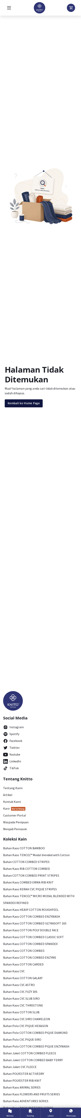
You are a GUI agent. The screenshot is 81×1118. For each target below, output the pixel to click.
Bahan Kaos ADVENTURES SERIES (25, 1101)
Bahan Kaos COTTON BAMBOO (24, 848)
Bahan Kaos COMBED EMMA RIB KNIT (28, 882)
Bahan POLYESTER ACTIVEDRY (23, 1074)
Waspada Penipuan (16, 822)
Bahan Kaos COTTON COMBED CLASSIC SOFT (33, 937)
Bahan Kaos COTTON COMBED (23, 951)
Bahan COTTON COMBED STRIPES (26, 862)
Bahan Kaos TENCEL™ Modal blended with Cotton (36, 855)
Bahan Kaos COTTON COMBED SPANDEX (30, 944)
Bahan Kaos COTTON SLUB (21, 1012)
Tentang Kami (12, 788)
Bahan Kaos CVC (14, 971)
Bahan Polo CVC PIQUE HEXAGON (25, 1026)
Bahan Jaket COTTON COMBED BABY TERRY (33, 1060)
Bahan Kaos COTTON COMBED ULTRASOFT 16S (34, 923)
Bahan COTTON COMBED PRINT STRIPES (31, 875)
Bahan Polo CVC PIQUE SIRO (22, 1039)
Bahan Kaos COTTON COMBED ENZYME (29, 957)
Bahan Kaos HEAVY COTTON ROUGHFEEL (31, 910)
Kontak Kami (12, 802)
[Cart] (71, 8)
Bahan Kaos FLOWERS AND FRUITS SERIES (31, 1094)
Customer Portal (14, 815)
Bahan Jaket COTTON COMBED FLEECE (29, 1053)
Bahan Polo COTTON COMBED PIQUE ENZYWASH (36, 1046)
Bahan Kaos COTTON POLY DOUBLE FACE (31, 930)
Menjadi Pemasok (15, 829)
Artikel (7, 795)
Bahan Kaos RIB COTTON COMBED (26, 869)
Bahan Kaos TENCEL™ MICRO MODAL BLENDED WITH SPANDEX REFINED (39, 899)
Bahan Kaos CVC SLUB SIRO (21, 998)
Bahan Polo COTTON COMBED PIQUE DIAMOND (35, 1033)
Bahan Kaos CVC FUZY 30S (20, 992)
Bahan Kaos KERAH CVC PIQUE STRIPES (30, 889)
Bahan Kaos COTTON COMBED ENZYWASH (31, 916)
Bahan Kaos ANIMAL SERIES (21, 1087)
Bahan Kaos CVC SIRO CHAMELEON (26, 1019)
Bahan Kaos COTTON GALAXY (22, 978)
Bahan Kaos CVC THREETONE (23, 1005)
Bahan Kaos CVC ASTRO (19, 985)
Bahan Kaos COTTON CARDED (23, 964)
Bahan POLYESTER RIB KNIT (22, 1080)
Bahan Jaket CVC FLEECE (20, 1067)
